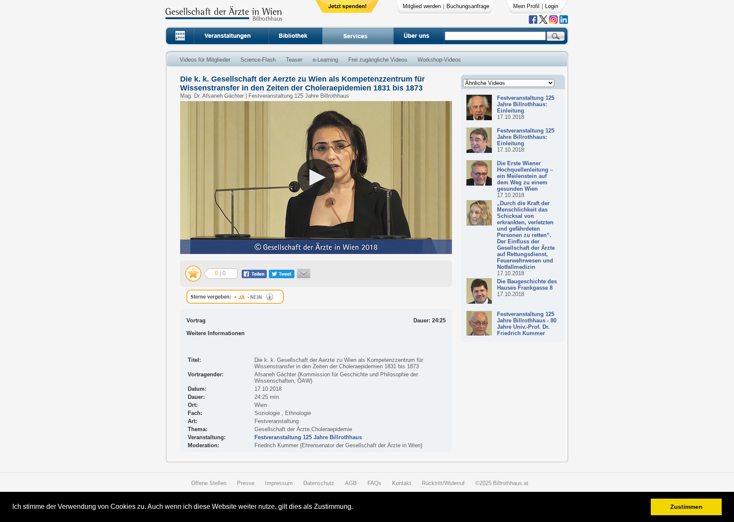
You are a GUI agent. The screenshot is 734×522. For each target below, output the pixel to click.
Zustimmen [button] (686, 506)
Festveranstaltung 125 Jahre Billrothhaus (308, 437)
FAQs (374, 483)
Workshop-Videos (439, 59)
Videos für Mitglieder (205, 59)
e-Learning (325, 59)
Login (551, 6)
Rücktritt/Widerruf (443, 483)
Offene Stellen (208, 483)
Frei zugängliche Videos (377, 59)
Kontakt (401, 483)
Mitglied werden (422, 6)
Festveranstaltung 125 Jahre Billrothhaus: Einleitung (525, 104)
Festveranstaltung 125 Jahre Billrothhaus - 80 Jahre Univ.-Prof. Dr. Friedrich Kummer (526, 323)
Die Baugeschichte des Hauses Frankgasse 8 (527, 284)
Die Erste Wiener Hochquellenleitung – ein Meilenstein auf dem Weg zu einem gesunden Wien (525, 176)
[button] (356, 508)
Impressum (279, 483)
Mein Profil (526, 6)
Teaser (294, 59)
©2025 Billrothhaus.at (501, 483)
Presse (245, 483)
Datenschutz (318, 483)
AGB (351, 483)
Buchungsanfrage (467, 6)
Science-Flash (258, 59)
